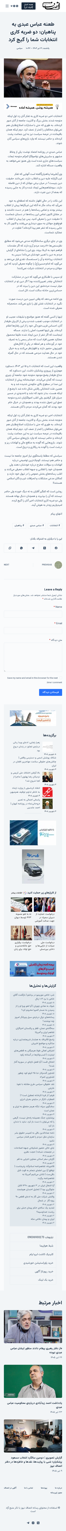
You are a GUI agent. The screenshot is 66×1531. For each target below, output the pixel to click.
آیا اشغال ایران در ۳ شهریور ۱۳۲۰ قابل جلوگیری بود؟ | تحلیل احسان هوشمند (35, 1187)
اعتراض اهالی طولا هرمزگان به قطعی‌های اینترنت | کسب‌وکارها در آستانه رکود (34, 1053)
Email (58, 624)
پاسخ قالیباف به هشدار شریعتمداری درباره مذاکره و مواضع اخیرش (33, 1041)
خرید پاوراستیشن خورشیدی (38, 1263)
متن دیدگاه (55, 640)
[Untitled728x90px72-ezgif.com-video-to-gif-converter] (33, 106)
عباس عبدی (37, 526)
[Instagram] (14, 6)
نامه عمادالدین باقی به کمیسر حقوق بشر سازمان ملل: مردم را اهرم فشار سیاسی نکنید (34, 1137)
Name (58, 607)
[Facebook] (56, 548)
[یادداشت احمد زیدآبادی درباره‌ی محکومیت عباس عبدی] (33, 1381)
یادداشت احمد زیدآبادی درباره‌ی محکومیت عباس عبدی (34, 1405)
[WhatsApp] (21, 548)
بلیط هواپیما (46, 1246)
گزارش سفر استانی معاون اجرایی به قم (35, 1159)
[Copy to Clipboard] (9, 548)
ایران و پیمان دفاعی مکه (42, 1219)
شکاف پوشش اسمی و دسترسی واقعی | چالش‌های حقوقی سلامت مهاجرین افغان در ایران (34, 762)
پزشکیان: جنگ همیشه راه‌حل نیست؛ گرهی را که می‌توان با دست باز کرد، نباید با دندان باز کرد (33, 1122)
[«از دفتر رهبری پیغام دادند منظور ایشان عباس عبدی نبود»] (33, 1326)
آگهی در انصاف (10, 1488)
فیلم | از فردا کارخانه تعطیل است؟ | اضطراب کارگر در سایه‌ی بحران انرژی (37, 1097)
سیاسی (20, 48)
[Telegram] (11, 6)
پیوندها (44, 1488)
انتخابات (55, 526)
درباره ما (58, 1488)
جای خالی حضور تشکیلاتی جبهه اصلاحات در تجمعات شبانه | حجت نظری (34, 1150)
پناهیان (19, 526)
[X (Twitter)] (17, 6)
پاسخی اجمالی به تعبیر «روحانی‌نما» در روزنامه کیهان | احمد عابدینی (25, 804)
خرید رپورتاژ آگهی (44, 1271)
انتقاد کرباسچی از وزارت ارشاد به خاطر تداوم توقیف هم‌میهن (25, 790)
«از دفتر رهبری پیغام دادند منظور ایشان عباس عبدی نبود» (36, 1350)
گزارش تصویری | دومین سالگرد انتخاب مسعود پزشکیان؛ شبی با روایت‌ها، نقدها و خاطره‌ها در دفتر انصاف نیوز (33, 1462)
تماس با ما (28, 1488)
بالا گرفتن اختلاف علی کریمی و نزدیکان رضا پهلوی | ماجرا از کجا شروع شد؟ (25, 777)
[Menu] (7, 6)
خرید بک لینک (45, 1280)
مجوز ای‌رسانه (56, 1493)
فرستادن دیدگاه (50, 692)
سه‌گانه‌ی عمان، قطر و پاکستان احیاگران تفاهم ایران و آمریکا (35, 1030)
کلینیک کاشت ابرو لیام (41, 1254)
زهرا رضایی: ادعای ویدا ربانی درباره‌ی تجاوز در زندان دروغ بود (26, 746)
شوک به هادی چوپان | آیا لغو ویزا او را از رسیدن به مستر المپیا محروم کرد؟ (35, 1008)
